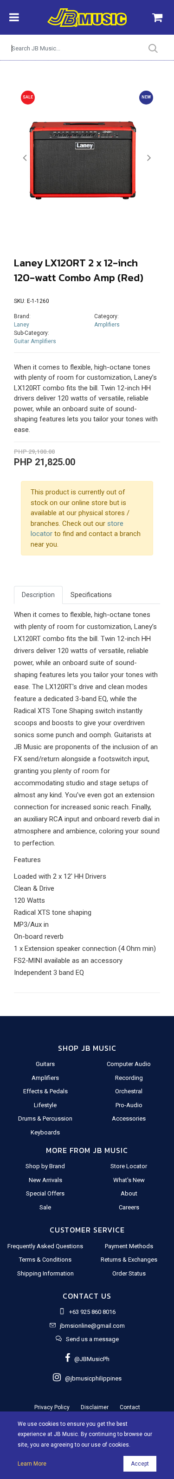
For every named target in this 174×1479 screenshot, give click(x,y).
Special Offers (45, 1193)
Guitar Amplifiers (35, 341)
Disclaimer (95, 1407)
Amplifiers (107, 324)
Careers (129, 1207)
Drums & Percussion (45, 1118)
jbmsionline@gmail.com (92, 1325)
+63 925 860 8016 (92, 1311)
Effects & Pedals (45, 1091)
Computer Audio (129, 1063)
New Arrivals (45, 1180)
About (129, 1193)
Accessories (129, 1118)
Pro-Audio (129, 1105)
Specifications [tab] (91, 594)
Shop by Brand (45, 1166)
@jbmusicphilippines (91, 1378)
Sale (45, 1207)
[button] (25, 158)
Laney (21, 324)
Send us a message (92, 1339)
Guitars (45, 1063)
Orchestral (128, 1091)
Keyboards (45, 1132)
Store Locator (128, 1166)
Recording (129, 1077)
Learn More (32, 1464)
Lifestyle (45, 1105)
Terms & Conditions (45, 1259)
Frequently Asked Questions (45, 1246)
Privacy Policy (52, 1407)
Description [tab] (38, 594)
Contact (130, 1407)
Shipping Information (45, 1273)
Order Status (129, 1273)
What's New (129, 1180)
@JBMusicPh (90, 1359)
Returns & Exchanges (129, 1259)
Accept (140, 1464)
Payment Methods (129, 1246)
